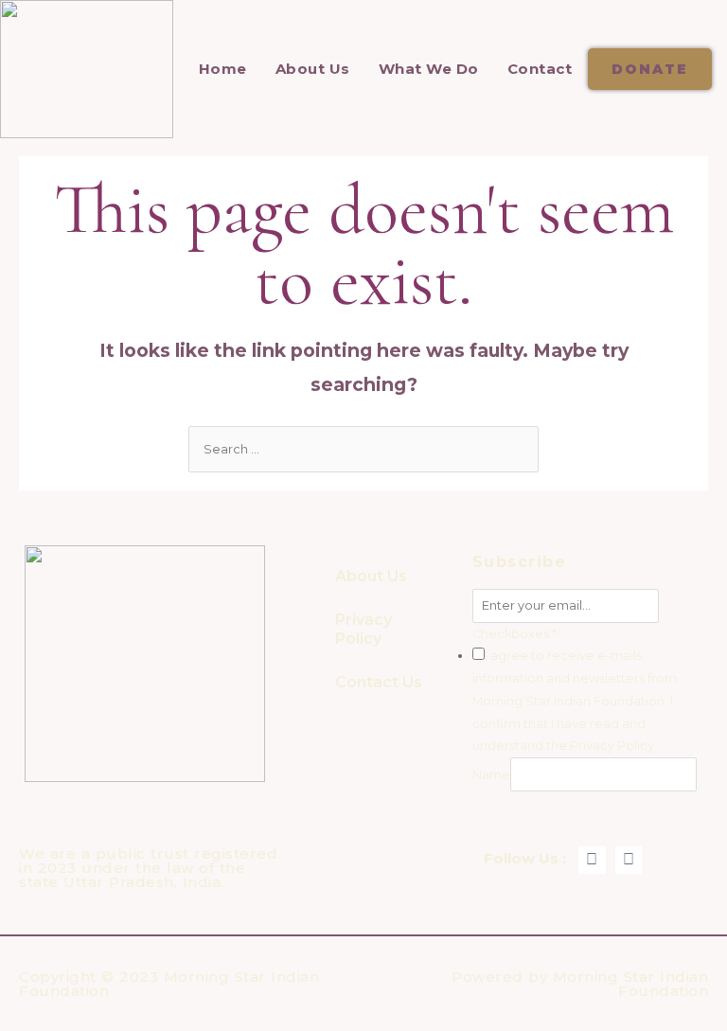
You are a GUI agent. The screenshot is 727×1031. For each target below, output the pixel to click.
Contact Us (378, 682)
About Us (312, 69)
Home (223, 69)
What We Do (429, 69)
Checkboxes (514, 634)
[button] (650, 69)
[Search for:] (363, 449)
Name (491, 775)
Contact (540, 69)
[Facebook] (592, 860)
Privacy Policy (363, 629)
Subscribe (542, 809)
